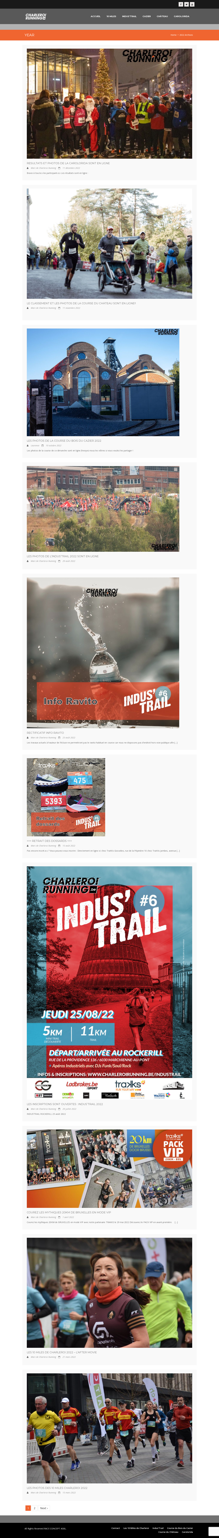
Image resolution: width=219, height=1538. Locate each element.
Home (174, 34)
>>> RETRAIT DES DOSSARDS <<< (49, 841)
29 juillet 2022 (69, 1108)
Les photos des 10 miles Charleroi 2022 (57, 1488)
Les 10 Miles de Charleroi (136, 1528)
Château (162, 16)
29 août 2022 (69, 561)
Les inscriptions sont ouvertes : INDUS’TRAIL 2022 (65, 1104)
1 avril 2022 (68, 1217)
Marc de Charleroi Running (43, 168)
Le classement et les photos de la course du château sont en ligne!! (81, 303)
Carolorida (181, 16)
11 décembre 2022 (71, 168)
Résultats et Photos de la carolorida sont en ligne (68, 163)
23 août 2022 (69, 737)
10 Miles (111, 16)
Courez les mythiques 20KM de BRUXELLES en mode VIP (69, 1212)
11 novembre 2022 (71, 307)
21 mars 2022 (69, 1357)
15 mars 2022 (69, 1492)
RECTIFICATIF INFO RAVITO (45, 732)
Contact (115, 1528)
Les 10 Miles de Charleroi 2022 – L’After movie (62, 1352)
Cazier (147, 16)
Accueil (96, 16)
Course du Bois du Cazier (180, 1528)
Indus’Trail (129, 16)
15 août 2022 (69, 845)
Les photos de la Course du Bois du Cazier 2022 (64, 440)
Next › (44, 1508)
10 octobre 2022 (53, 445)
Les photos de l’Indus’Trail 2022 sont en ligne (63, 556)
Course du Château (168, 1532)
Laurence (35, 445)
